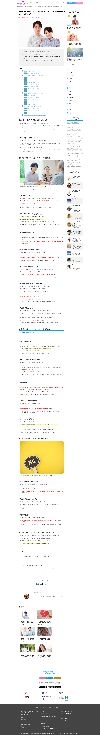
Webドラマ (77, 122)
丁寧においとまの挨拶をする (31, 102)
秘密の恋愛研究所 (70, 160)
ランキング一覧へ (74, 64)
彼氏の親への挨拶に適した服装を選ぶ (33, 88)
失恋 (70, 81)
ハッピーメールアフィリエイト (66, 718)
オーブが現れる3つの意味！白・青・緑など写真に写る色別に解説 (74, 60)
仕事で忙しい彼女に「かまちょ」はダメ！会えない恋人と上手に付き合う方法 (44, 640)
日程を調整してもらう (30, 77)
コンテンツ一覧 (63, 720)
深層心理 (71, 97)
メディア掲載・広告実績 (45, 726)
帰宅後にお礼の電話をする (31, 104)
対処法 (73, 148)
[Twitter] (41, 584)
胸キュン (69, 162)
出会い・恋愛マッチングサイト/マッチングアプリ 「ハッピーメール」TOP (29, 712)
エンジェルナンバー (77, 127)
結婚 (76, 160)
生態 (77, 155)
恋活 (70, 94)
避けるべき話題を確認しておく (32, 86)
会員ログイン (23, 726)
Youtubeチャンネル (76, 124)
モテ (73, 139)
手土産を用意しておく (30, 91)
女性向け (37, 17)
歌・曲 (77, 153)
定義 (70, 87)
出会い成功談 (43, 723)
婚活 (70, 84)
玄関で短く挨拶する (30, 95)
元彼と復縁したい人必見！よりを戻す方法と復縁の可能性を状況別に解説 (44, 623)
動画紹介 (74, 143)
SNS (72, 122)
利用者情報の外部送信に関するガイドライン (48, 716)
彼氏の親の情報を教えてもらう (32, 82)
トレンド (71, 75)
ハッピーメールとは (24, 714)
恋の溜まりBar (76, 150)
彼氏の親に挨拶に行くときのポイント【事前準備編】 (33, 75)
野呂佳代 (69, 167)
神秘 (70, 109)
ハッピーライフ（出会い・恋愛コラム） (47, 728)
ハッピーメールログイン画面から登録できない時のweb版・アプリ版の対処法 (75, 28)
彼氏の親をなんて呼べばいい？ (32, 73)
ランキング (78, 139)
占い (78, 143)
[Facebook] (37, 584)
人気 (75, 141)
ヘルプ (22, 727)
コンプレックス (79, 129)
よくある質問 (23, 719)
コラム (70, 72)
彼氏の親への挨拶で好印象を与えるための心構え (32, 71)
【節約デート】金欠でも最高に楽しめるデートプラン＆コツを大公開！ (27, 640)
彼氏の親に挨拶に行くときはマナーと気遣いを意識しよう (34, 115)
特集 (70, 106)
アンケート (71, 69)
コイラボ (73, 129)
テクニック (28, 17)
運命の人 (73, 165)
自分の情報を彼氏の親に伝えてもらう (33, 80)
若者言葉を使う (29, 113)
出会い (69, 25)
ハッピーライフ (30, 6)
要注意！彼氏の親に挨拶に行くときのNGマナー (32, 106)
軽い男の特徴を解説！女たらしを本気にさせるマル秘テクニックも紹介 (27, 623)
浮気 (81, 153)
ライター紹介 (62, 707)
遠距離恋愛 (78, 165)
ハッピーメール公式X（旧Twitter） (66, 711)
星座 (68, 153)
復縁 (77, 148)
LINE (68, 122)
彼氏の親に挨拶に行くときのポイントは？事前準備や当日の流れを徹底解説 (50, 6)
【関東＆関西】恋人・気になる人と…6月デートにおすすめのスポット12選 (27, 657)
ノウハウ (33, 17)
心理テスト (69, 150)
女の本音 (73, 146)
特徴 (70, 103)
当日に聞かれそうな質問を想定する (33, 84)
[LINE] (46, 584)
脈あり (74, 162)
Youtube (69, 124)
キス (68, 129)
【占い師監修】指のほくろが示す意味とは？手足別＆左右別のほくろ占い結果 (74, 44)
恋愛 (35, 6)
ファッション (77, 136)
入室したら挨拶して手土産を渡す (32, 97)
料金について (23, 717)
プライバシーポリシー (44, 713)
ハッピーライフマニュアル (53, 707)
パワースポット (70, 136)
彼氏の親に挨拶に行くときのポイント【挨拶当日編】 (33, 93)
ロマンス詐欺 (70, 141)
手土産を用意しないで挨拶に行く (32, 110)
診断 (70, 113)
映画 (72, 153)
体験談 (79, 141)
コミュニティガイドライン (45, 718)
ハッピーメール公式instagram (66, 713)
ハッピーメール (75, 134)
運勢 (68, 165)
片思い (70, 100)
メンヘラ (69, 139)
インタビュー (70, 127)
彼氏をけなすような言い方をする (32, 108)
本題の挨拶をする (29, 99)
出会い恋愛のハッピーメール (22, 6)
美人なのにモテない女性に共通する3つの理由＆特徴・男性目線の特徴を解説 (44, 657)
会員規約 (42, 711)
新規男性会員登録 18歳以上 (25, 724)
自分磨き (79, 162)
